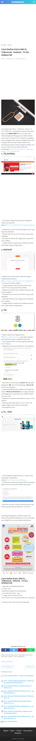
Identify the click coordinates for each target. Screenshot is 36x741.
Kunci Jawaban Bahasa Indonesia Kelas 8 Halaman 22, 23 (17, 702)
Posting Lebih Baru (7, 666)
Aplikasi (5, 730)
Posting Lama (29, 666)
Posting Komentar (6, 661)
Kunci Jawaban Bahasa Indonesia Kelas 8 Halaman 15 (17, 687)
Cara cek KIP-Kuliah (10, 721)
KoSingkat (18, 2)
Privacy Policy (28, 730)
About (12, 730)
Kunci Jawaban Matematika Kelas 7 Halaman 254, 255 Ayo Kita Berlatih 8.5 (19, 681)
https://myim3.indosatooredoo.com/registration (18, 281)
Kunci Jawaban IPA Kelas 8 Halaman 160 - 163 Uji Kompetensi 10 (19, 717)
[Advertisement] (18, 24)
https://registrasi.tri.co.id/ (12, 337)
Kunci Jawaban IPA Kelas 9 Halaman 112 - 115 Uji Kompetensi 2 (18, 707)
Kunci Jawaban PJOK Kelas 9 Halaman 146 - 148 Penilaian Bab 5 (18, 712)
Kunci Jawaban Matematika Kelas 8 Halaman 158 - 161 (19, 697)
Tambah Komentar (20, 58)
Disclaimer (18, 733)
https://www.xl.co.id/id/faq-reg (16, 480)
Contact (18, 730)
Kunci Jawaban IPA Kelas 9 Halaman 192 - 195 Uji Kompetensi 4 (19, 692)
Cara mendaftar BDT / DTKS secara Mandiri (18, 676)
